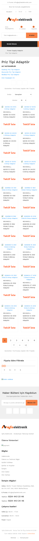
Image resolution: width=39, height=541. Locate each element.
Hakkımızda (5, 456)
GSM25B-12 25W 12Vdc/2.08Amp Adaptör (9, 257)
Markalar (13, 538)
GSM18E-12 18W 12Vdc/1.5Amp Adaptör (28, 198)
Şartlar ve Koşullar (8, 465)
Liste (25, 82)
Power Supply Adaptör (15, 50)
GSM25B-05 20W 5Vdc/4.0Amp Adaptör (29, 226)
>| (26, 345)
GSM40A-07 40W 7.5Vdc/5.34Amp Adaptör (29, 287)
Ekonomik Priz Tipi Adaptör (11, 72)
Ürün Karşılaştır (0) (8, 78)
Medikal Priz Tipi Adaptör (10, 74)
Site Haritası (6, 475)
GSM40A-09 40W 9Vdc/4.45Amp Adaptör (9, 318)
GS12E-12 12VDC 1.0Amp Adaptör (9, 171)
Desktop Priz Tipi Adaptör (11, 69)
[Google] (16, 411)
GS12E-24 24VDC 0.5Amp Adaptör (29, 171)
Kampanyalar (24, 538)
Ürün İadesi (5, 472)
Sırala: (9, 94)
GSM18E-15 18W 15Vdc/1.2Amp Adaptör (9, 226)
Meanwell (7, 112)
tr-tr (21, 12)
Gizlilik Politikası (7, 462)
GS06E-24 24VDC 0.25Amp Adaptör (9, 143)
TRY (30, 12)
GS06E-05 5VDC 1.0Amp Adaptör (9, 116)
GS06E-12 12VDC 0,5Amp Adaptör (29, 116)
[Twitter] (9, 411)
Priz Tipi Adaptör (11, 53)
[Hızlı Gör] (15, 107)
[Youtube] (30, 411)
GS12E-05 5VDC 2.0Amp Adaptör (29, 142)
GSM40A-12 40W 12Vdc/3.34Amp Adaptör (29, 318)
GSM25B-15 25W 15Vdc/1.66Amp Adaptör (29, 257)
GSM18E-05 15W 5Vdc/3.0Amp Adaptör (9, 198)
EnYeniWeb (31, 533)
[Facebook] (23, 411)
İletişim (4, 468)
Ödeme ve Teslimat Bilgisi (11, 459)
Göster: (14, 100)
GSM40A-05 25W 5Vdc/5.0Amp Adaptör (9, 285)
